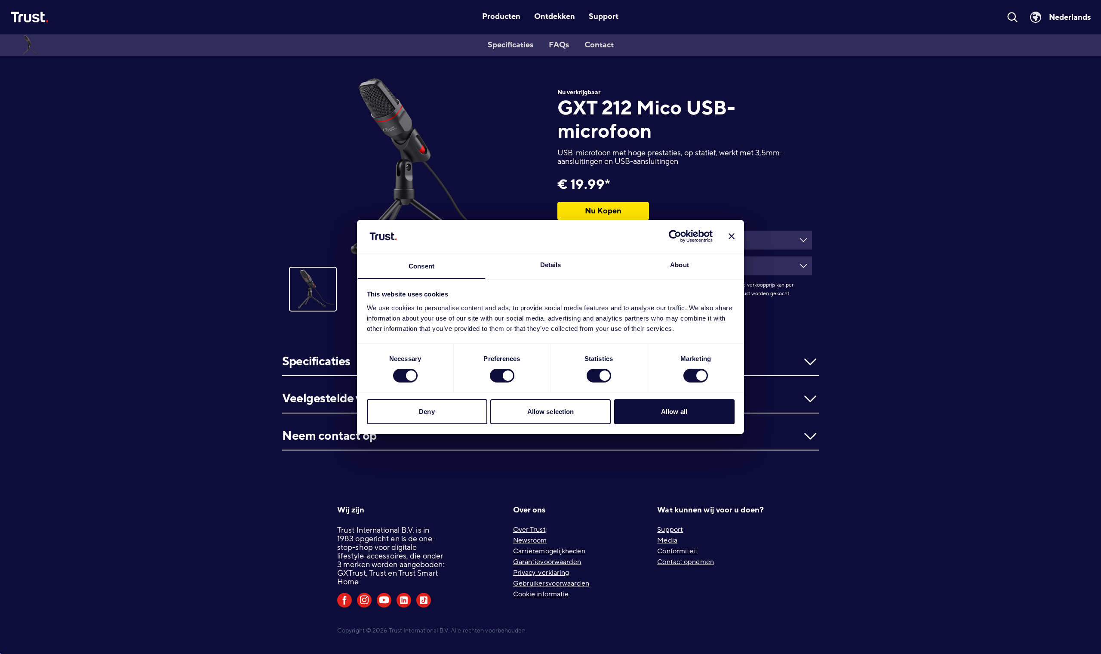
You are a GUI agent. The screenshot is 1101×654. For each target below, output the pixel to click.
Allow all (674, 411)
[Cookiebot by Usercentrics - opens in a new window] (675, 236)
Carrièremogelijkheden (549, 551)
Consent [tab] (421, 266)
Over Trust (529, 529)
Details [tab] (550, 264)
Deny (426, 411)
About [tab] (679, 264)
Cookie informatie (541, 594)
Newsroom (530, 540)
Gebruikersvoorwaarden (551, 583)
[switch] (502, 376)
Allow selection (550, 411)
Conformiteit (677, 551)
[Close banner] (732, 236)
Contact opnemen (685, 562)
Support (670, 529)
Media (667, 540)
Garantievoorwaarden (547, 562)
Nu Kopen (603, 211)
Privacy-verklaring (541, 572)
